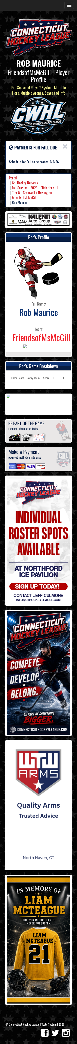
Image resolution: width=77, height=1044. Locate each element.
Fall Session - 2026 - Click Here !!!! (35, 187)
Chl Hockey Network (25, 182)
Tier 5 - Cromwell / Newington (32, 192)
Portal (13, 177)
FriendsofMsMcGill (24, 197)
